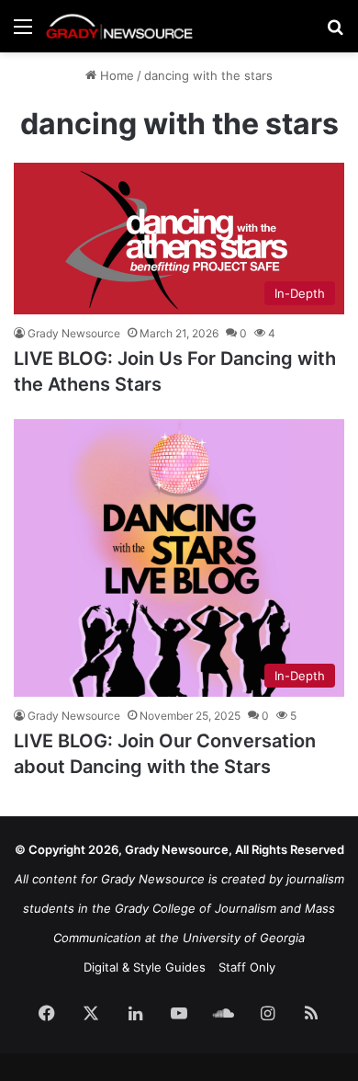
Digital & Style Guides (145, 967)
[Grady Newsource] (119, 26)
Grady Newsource (74, 333)
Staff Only (246, 967)
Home (115, 75)
